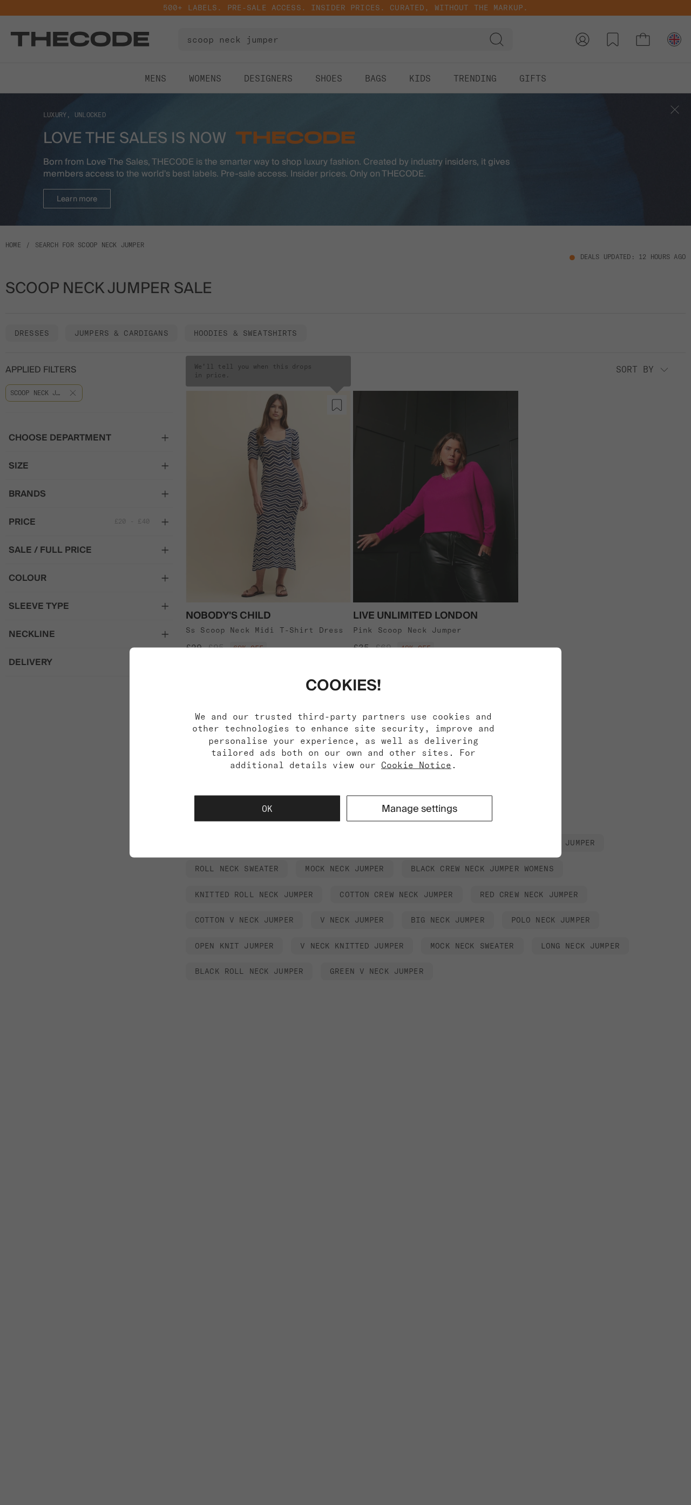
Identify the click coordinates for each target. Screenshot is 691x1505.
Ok (267, 808)
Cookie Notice (416, 764)
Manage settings (419, 808)
